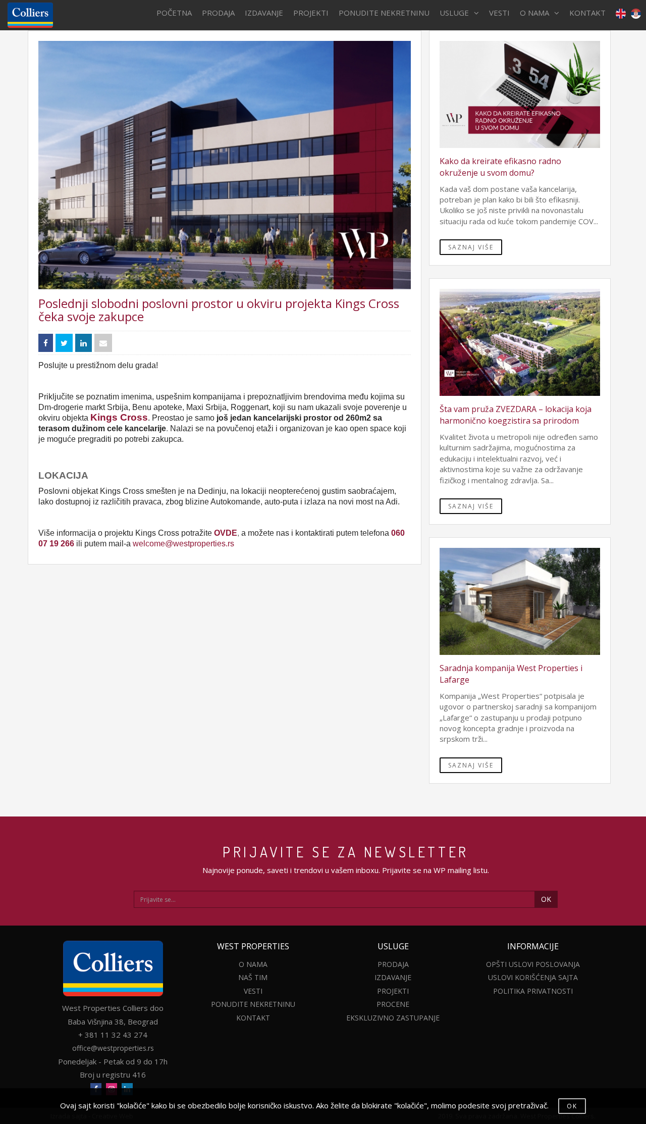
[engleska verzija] (618, 13)
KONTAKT (587, 13)
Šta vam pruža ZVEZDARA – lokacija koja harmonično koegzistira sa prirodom (515, 414)
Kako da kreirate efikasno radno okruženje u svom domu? (500, 167)
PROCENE (392, 1004)
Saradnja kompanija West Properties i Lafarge (511, 673)
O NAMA (534, 13)
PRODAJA (218, 13)
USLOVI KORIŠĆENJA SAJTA (533, 977)
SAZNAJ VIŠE (471, 247)
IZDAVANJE (264, 13)
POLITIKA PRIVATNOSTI (533, 991)
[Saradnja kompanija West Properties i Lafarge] (520, 601)
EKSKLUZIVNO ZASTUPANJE (393, 1018)
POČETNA (174, 13)
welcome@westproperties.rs (183, 543)
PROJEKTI (311, 13)
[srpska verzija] (636, 13)
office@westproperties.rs (113, 1048)
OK (546, 899)
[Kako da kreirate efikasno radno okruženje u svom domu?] (520, 94)
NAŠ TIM (252, 977)
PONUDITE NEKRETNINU (384, 13)
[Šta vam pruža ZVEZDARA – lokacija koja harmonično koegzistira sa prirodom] (520, 342)
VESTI (499, 13)
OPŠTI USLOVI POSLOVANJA (533, 964)
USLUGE (454, 13)
